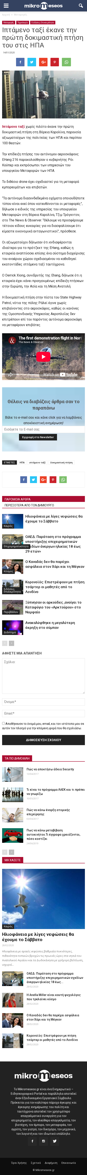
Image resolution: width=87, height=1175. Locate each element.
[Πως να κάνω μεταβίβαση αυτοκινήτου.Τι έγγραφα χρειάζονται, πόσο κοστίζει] (12, 835)
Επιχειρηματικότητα (16, 546)
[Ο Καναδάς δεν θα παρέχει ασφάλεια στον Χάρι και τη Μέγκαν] (12, 566)
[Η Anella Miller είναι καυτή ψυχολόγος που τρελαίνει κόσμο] (12, 1000)
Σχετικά (36, 1162)
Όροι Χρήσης (19, 1162)
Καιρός (8, 526)
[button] (81, 5)
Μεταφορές (8, 22)
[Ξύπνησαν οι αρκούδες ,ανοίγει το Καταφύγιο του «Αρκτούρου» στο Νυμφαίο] (12, 607)
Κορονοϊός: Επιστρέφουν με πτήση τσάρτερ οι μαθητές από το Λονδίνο (54, 587)
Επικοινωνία (68, 1162)
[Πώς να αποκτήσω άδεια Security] (12, 774)
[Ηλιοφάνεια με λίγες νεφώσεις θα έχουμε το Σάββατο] (12, 521)
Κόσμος (8, 571)
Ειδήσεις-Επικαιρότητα (42, 22)
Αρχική (6, 14)
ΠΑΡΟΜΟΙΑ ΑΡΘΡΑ (18, 499)
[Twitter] (54, 1141)
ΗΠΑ (22, 462)
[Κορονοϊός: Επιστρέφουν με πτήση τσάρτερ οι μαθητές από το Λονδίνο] (12, 1040)
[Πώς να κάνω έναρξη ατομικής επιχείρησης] (12, 815)
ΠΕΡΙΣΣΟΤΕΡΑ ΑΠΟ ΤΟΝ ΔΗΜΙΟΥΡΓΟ (29, 505)
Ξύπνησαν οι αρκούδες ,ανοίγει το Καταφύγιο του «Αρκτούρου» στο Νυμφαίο (53, 607)
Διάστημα (10, 632)
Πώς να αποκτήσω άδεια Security (50, 769)
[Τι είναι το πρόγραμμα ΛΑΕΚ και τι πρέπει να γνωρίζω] (12, 795)
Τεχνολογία (23, 22)
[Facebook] (32, 1141)
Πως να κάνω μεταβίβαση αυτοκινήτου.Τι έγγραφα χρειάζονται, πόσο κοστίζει (53, 834)
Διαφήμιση (51, 1162)
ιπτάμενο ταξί (37, 462)
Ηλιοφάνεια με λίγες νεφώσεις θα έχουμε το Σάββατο (38, 937)
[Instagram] (43, 1141)
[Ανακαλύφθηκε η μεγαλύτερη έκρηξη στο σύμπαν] (12, 627)
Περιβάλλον (11, 612)
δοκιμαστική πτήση (61, 462)
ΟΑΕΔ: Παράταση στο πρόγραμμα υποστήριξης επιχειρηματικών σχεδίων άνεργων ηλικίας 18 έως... (55, 978)
